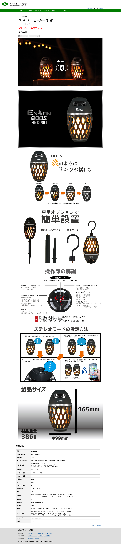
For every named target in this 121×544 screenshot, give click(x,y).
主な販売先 (40, 536)
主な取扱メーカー (32, 536)
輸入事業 (46, 10)
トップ (22, 10)
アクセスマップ (48, 533)
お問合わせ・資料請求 (33, 538)
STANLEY (54, 10)
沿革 (43, 533)
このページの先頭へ (98, 525)
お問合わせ (90, 8)
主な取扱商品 (47, 536)
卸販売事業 (38, 10)
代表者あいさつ (32, 533)
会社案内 (29, 10)
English (101, 8)
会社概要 (38, 533)
